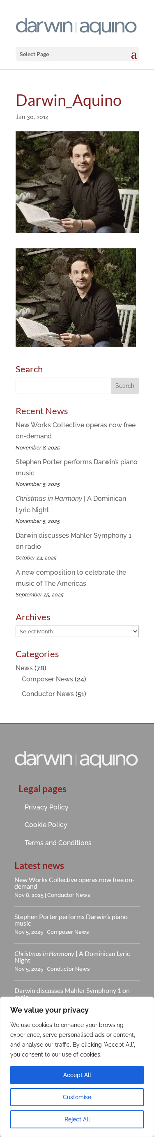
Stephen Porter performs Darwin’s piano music (71, 919)
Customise (77, 1097)
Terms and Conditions (58, 843)
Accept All (77, 1075)
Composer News (47, 679)
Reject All (77, 1119)
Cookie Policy (46, 825)
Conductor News (48, 694)
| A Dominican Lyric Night (72, 956)
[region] (77, 1067)
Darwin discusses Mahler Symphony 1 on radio (72, 993)
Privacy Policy (47, 807)
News (24, 668)
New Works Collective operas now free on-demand (74, 883)
